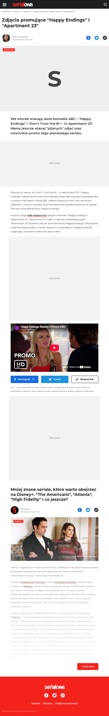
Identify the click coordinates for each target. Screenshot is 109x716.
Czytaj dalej (87, 666)
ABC (18, 387)
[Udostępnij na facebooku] (88, 38)
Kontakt (35, 703)
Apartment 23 (27, 387)
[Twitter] (54, 695)
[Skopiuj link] (105, 38)
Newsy (16, 11)
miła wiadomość (37, 215)
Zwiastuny (26, 11)
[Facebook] (46, 695)
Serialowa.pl (6, 11)
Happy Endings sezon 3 (56, 391)
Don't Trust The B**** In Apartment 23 (51, 387)
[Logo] (23, 4)
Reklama (47, 703)
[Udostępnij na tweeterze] (97, 38)
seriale (71, 391)
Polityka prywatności (66, 703)
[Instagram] (63, 695)
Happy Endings (38, 391)
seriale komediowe (85, 391)
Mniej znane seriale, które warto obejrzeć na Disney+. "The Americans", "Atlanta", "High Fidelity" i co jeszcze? (53, 494)
